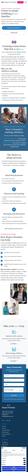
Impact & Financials (6, 430)
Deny (14, 470)
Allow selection (13, 468)
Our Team (4, 428)
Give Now (20, 2)
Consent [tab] (5, 450)
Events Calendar (5, 432)
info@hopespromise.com (7, 416)
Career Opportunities (6, 434)
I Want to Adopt (5, 444)
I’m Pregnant (4, 442)
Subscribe (14, 395)
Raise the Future (7, 143)
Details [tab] (14, 450)
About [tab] (22, 450)
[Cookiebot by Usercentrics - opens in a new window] (20, 448)
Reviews (3, 435)
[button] (25, 2)
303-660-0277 (5, 414)
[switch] (24, 460)
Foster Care (4, 446)
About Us (4, 426)
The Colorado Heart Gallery (10, 138)
